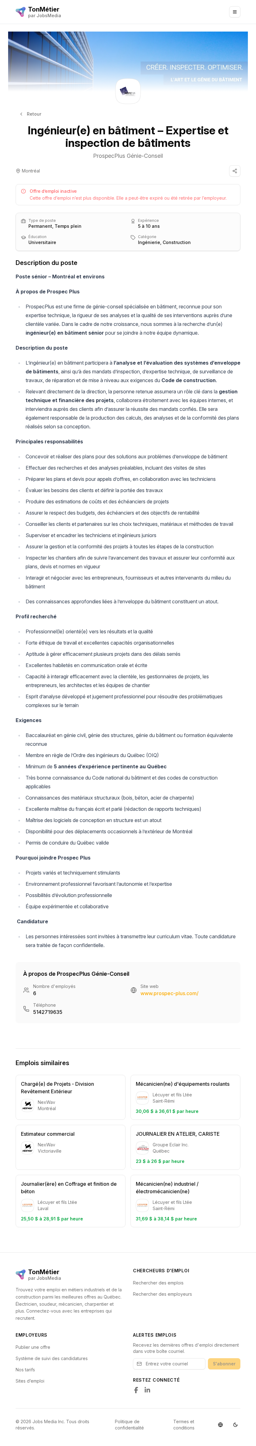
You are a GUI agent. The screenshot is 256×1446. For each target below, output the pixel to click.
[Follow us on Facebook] (136, 1390)
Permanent (40, 226)
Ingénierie (149, 242)
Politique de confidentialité (129, 1424)
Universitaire (42, 242)
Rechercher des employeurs (162, 1294)
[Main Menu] (234, 11)
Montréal (31, 170)
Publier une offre (33, 1347)
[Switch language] (220, 1425)
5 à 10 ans (149, 226)
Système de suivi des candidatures (52, 1358)
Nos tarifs (25, 1369)
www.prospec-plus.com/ (169, 993)
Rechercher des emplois (158, 1282)
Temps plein (68, 226)
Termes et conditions (183, 1424)
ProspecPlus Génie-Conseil (128, 155)
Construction (177, 242)
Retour (34, 114)
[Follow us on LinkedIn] (147, 1390)
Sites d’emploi (30, 1381)
